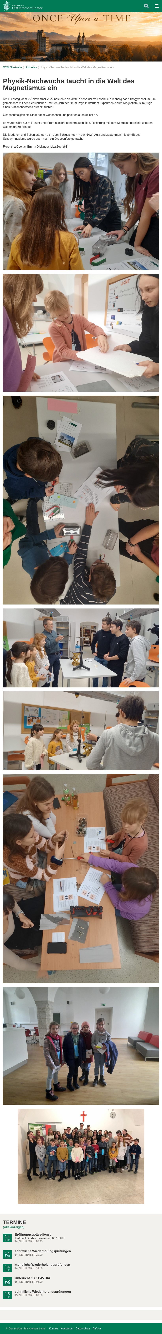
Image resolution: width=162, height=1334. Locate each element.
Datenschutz (83, 1328)
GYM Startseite (12, 67)
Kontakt (53, 1328)
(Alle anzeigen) (13, 1227)
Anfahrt (97, 1328)
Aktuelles (31, 67)
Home (22, 6)
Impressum (66, 1328)
